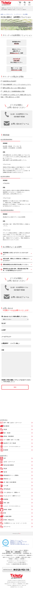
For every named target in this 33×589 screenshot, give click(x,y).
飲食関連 (6, 499)
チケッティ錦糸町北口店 (19, 555)
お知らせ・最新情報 (23, 550)
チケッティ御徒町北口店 (7, 555)
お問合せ (16, 558)
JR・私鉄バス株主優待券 (10, 482)
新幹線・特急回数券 (9, 436)
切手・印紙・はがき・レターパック (13, 422)
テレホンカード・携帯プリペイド (12, 495)
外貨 (5, 513)
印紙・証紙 (6, 502)
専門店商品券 (7, 489)
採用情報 (22, 558)
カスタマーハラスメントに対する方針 (16, 562)
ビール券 (6, 485)
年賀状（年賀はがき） (9, 519)
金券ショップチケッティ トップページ (11, 14)
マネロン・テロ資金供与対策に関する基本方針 (16, 564)
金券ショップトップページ (11, 550)
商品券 (5, 429)
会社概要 (17, 557)
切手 (5, 458)
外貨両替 (6, 450)
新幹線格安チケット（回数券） (11, 475)
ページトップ (16, 533)
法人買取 (25, 14)
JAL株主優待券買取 (17, 553)
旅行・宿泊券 (7, 433)
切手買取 (25, 551)
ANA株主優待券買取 (6, 553)
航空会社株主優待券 (9, 465)
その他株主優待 (7, 516)
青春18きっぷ (7, 478)
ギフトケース (7, 526)
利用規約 (11, 558)
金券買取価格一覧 (27, 553)
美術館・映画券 (7, 509)
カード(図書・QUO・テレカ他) (11, 439)
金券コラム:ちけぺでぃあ (8, 557)
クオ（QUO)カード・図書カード (12, 492)
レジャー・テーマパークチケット (12, 446)
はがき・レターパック (9, 461)
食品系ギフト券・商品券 (10, 443)
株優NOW (29, 555)
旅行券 (5, 472)
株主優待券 (6, 426)
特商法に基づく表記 (25, 557)
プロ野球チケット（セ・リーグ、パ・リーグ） (15, 523)
